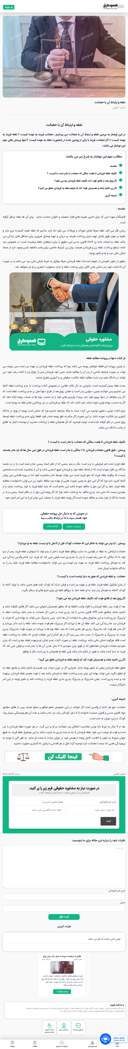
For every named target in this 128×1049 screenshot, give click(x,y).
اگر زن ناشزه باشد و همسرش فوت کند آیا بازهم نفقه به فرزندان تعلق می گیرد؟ (78, 188)
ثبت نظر (64, 917)
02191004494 (52, 526)
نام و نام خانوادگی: (107, 802)
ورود (7, 7)
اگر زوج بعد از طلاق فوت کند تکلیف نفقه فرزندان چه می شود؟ (86, 181)
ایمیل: (122, 903)
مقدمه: (113, 166)
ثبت (108, 821)
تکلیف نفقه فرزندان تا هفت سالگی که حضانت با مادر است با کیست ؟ (82, 174)
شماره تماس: (52, 802)
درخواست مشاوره (73, 526)
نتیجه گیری (111, 196)
